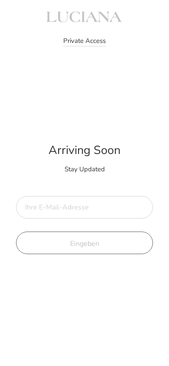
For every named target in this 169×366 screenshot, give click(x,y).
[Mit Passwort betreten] (84, 41)
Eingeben (84, 243)
